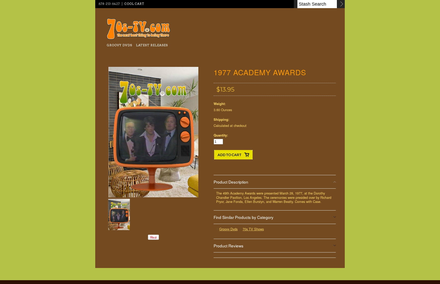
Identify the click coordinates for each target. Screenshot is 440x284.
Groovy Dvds (119, 45)
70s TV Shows (253, 229)
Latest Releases (152, 45)
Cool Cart (134, 4)
